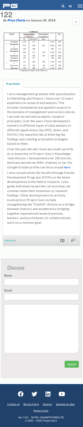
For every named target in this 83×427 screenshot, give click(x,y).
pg (11, 6)
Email (8, 290)
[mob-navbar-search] (62, 6)
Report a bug (40, 410)
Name (8, 275)
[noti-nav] (70, 6)
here (67, 167)
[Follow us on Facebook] (21, 394)
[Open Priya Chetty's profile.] (62, 240)
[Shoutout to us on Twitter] (34, 394)
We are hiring (31, 404)
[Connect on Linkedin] (48, 394)
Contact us (13, 404)
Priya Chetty (16, 20)
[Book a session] (73, 240)
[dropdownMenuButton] (75, 21)
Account (47, 404)
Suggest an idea (65, 404)
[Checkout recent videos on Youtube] (62, 394)
